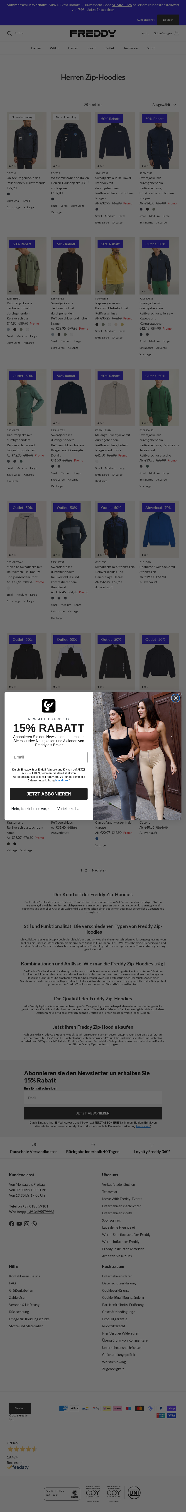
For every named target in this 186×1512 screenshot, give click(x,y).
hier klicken (62, 780)
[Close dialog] (176, 698)
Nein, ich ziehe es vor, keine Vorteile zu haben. (48, 809)
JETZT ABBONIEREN (49, 793)
